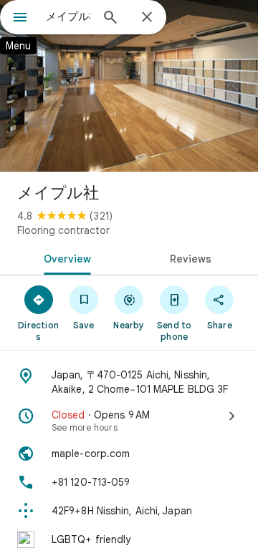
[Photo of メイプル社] (129, 86)
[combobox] (68, 16)
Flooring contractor (63, 230)
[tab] (65, 257)
